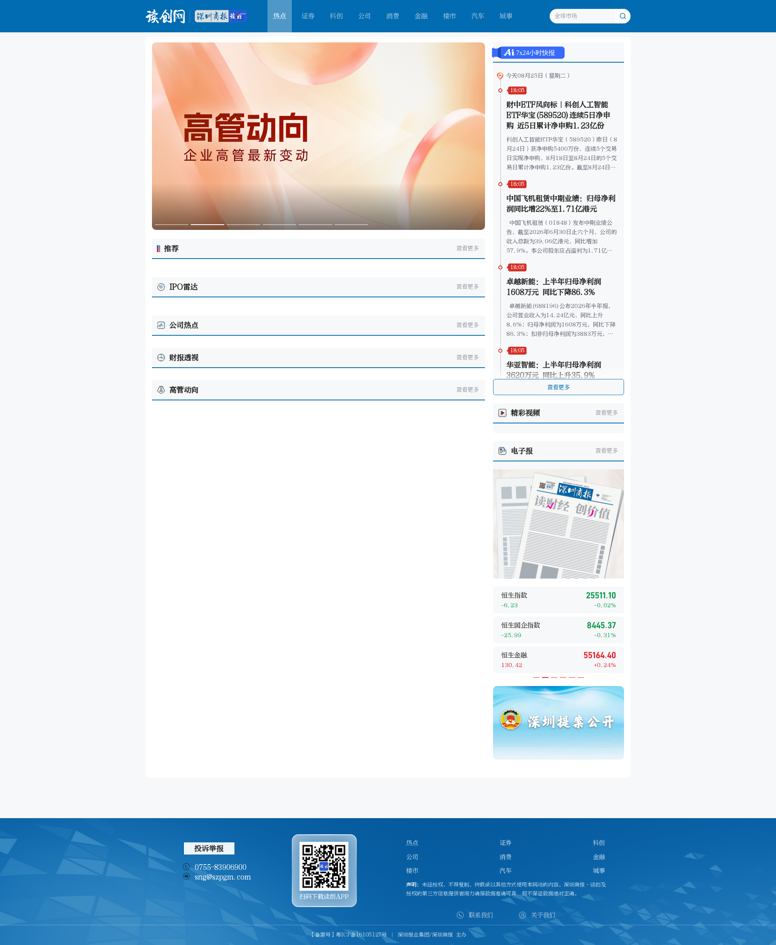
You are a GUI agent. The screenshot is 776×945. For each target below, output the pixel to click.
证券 (308, 16)
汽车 (477, 16)
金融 (421, 16)
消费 (392, 16)
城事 (506, 16)
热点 (412, 842)
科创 (336, 16)
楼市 (449, 16)
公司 (364, 16)
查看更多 (467, 248)
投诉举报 (209, 848)
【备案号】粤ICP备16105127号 (348, 935)
